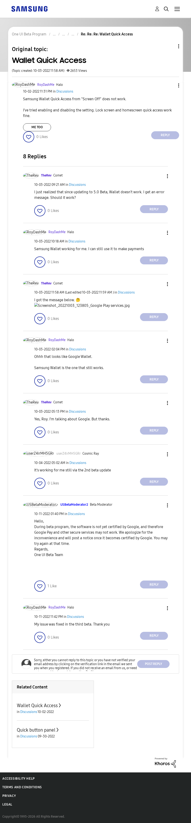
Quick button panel (36, 730)
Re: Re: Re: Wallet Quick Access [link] (107, 34)
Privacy (9, 796)
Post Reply (153, 664)
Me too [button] (37, 127)
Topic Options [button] (170, 46)
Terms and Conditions (22, 787)
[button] (171, 85)
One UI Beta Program (29, 34)
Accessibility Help (18, 779)
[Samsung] (29, 8)
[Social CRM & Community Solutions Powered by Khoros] (165, 762)
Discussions (64, 91)
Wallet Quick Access (37, 705)
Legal (7, 804)
